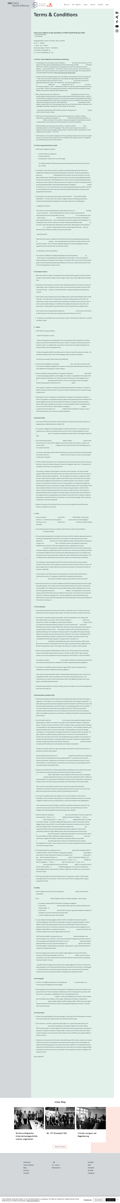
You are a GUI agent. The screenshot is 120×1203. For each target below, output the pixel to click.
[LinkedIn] (117, 12)
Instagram (91, 1173)
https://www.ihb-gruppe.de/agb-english (64, 73)
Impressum (55, 1165)
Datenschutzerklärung (33, 1201)
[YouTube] (117, 26)
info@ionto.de (40, 132)
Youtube (90, 1170)
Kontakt (26, 1173)
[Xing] (117, 17)
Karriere (26, 1170)
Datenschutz (56, 1168)
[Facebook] (117, 22)
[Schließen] (118, 1199)
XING (89, 1165)
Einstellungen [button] (88, 1200)
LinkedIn (91, 1162)
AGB (53, 1162)
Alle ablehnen (99, 1200)
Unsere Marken (29, 1165)
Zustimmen (110, 1200)
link (86, 878)
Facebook (91, 1168)
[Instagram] (117, 31)
